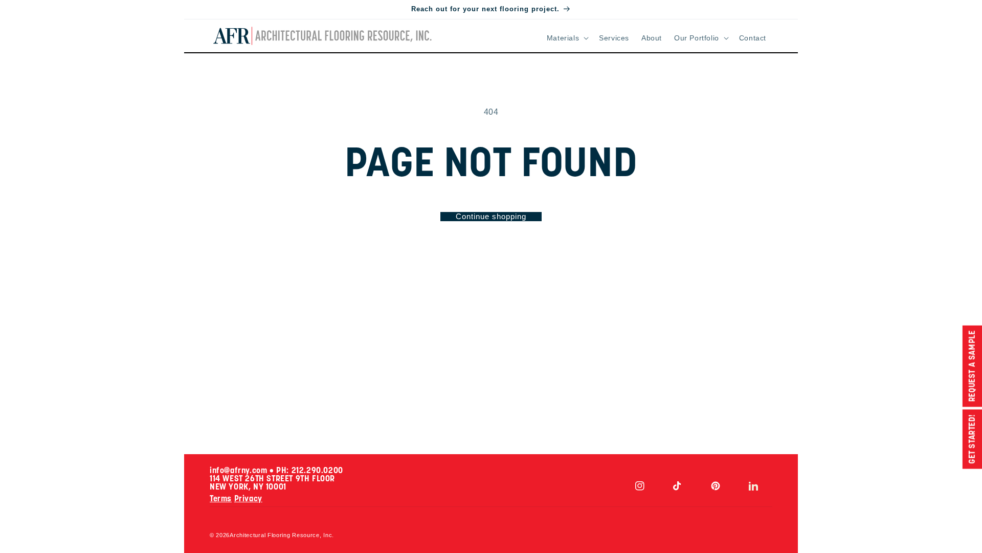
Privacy (248, 499)
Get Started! (972, 438)
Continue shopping (491, 216)
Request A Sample (972, 366)
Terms (221, 499)
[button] (567, 38)
